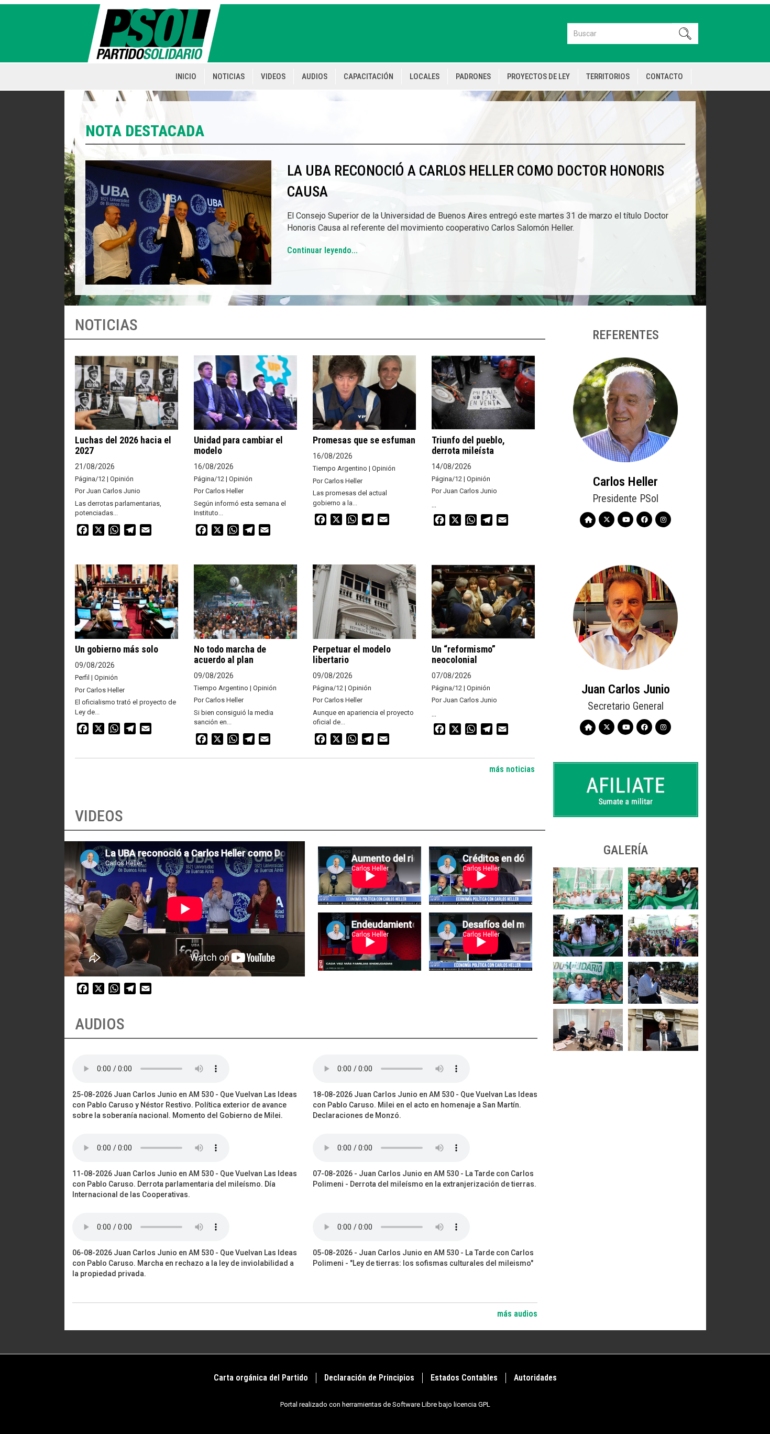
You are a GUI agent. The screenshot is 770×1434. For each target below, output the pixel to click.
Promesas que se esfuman (364, 440)
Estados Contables (464, 1378)
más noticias (512, 769)
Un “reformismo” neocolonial (464, 654)
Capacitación (368, 76)
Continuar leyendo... (322, 250)
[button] (588, 888)
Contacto (664, 76)
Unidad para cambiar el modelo (238, 445)
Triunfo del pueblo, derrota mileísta (468, 445)
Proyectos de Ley (538, 76)
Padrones (473, 76)
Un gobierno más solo (116, 649)
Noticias (229, 76)
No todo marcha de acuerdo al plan (230, 654)
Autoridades (535, 1378)
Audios (314, 76)
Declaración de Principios (369, 1378)
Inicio (185, 76)
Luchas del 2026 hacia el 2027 (123, 445)
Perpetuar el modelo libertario (352, 654)
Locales (424, 76)
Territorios (608, 76)
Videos (273, 76)
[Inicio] (158, 33)
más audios (517, 1314)
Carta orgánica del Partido (261, 1378)
